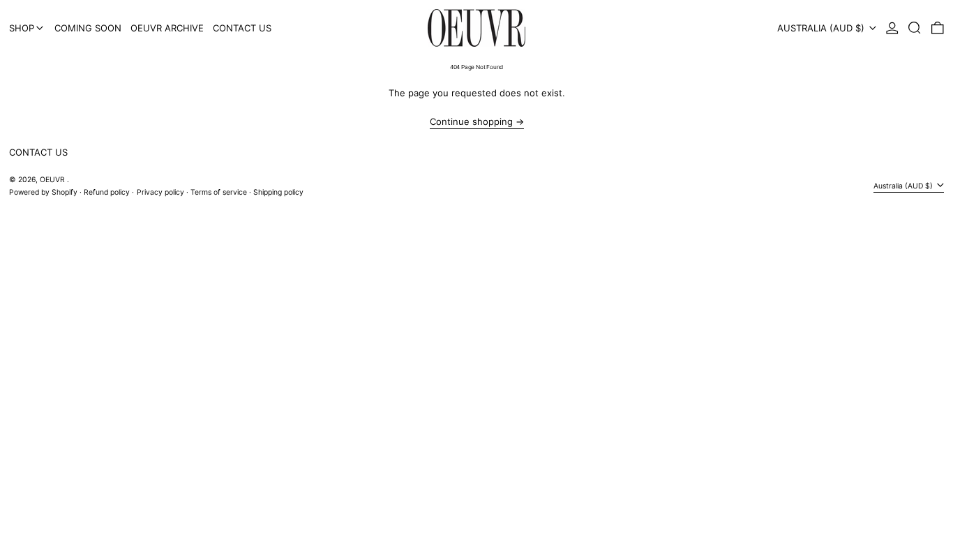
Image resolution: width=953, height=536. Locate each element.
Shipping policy (278, 192)
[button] (915, 28)
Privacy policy (160, 192)
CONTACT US (38, 152)
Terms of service (218, 192)
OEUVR (53, 179)
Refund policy (107, 192)
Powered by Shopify (43, 192)
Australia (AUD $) (822, 28)
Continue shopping (471, 122)
